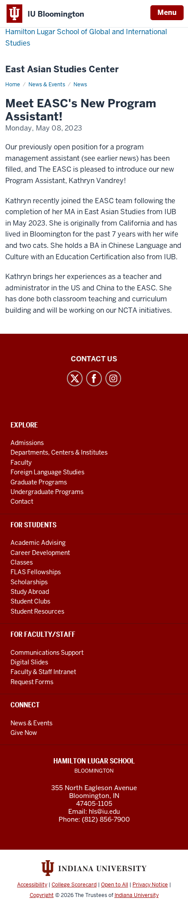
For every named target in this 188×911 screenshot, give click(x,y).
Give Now (23, 733)
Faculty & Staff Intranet (43, 672)
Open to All (114, 884)
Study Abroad (29, 592)
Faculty (20, 462)
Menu (167, 12)
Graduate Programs (38, 482)
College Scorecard (74, 884)
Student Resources (37, 611)
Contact (21, 501)
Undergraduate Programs (47, 492)
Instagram (113, 378)
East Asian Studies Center (61, 69)
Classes (21, 562)
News (80, 84)
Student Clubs (30, 601)
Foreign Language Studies (47, 472)
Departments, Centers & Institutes (59, 452)
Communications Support (47, 653)
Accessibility (32, 884)
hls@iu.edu (104, 812)
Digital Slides (29, 662)
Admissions (27, 443)
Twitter (75, 378)
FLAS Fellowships (35, 572)
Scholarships (29, 582)
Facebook (94, 378)
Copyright (42, 895)
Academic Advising (38, 543)
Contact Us (94, 359)
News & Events (46, 84)
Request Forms (31, 682)
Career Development (40, 553)
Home (12, 84)
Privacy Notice (150, 884)
